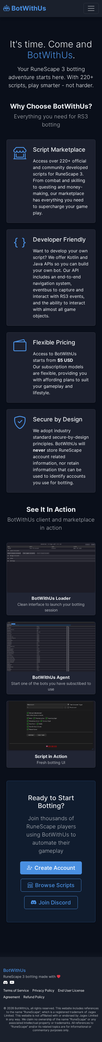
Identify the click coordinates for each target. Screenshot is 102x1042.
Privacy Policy (43, 990)
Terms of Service (16, 990)
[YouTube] (12, 982)
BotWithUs (28, 8)
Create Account (55, 868)
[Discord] (5, 982)
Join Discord (55, 902)
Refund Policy (34, 997)
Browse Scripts (55, 885)
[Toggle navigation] (91, 8)
